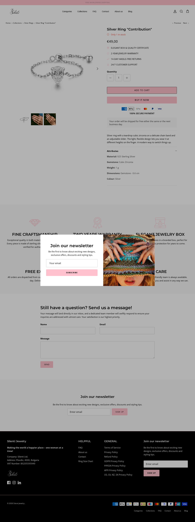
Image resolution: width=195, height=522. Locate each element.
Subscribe (71, 272)
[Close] (151, 238)
